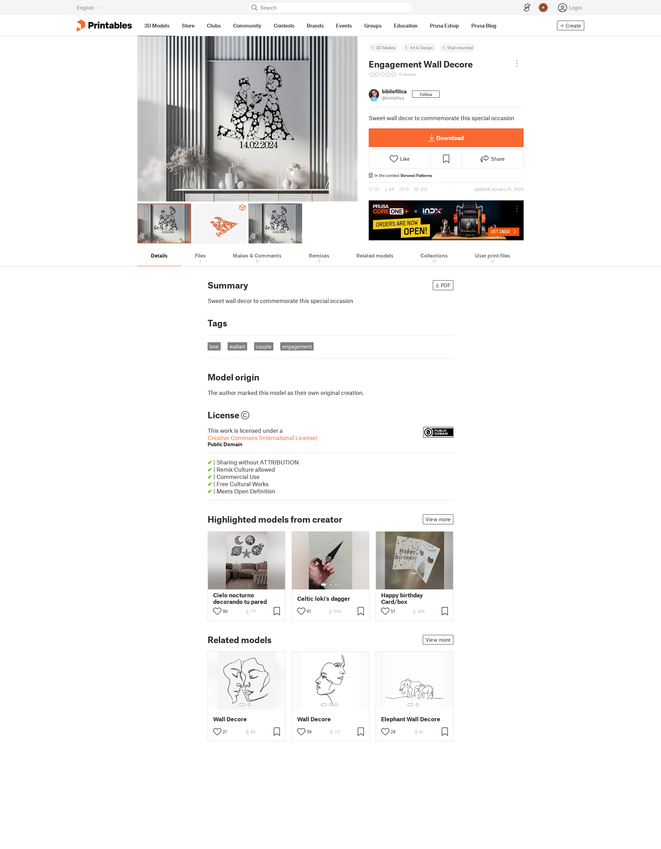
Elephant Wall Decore (410, 719)
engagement (297, 346)
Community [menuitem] (247, 25)
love (214, 346)
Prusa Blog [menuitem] (483, 25)
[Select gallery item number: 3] (336, 584)
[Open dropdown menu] (517, 63)
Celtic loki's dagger (323, 598)
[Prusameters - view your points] (543, 7)
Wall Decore (230, 719)
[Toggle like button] (217, 611)
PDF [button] (446, 285)
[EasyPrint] (527, 8)
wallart (237, 346)
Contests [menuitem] (284, 25)
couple (264, 346)
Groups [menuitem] (372, 25)
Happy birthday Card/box (402, 598)
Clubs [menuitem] (214, 25)
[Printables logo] (104, 26)
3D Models (386, 47)
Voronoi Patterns (416, 175)
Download (450, 137)
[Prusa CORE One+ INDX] (446, 220)
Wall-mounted (460, 47)
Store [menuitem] (188, 25)
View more (438, 519)
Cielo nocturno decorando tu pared (240, 598)
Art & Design (421, 47)
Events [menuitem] (344, 25)
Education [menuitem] (406, 25)
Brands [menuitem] (315, 25)
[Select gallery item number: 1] (323, 584)
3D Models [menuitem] (156, 25)
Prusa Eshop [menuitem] (444, 25)
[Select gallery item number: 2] (330, 584)
